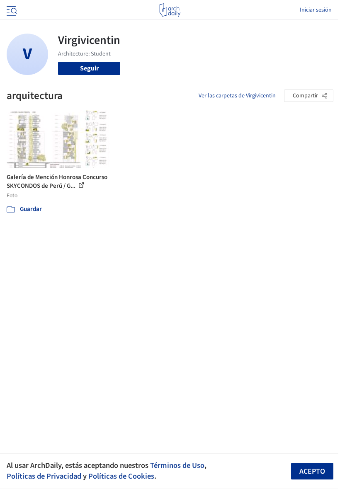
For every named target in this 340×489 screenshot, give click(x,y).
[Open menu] (11, 10)
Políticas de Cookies (121, 476)
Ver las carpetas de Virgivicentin (237, 96)
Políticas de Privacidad (44, 476)
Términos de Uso (177, 465)
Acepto (312, 471)
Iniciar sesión (316, 10)
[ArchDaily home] (169, 10)
